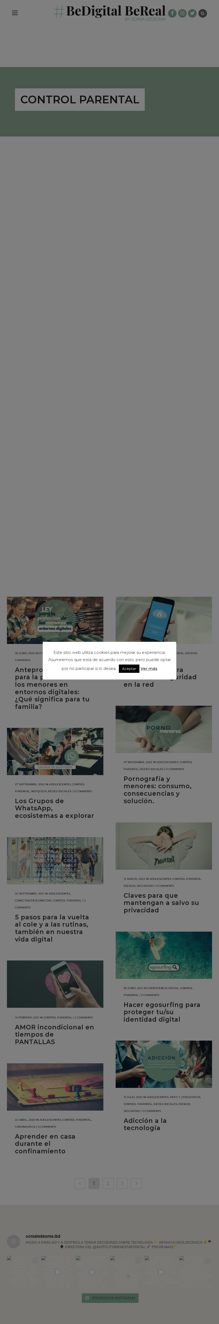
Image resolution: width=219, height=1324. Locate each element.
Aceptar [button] (129, 668)
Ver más (148, 668)
